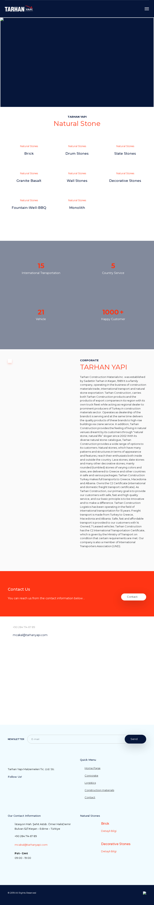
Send (134, 739)
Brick (29, 153)
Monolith (77, 208)
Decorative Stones (125, 181)
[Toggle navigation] (146, 8)
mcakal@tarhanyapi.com (30, 635)
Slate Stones (125, 153)
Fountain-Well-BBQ (29, 208)
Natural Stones (29, 146)
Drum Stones (77, 153)
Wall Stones (77, 181)
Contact (132, 596)
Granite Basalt (28, 181)
